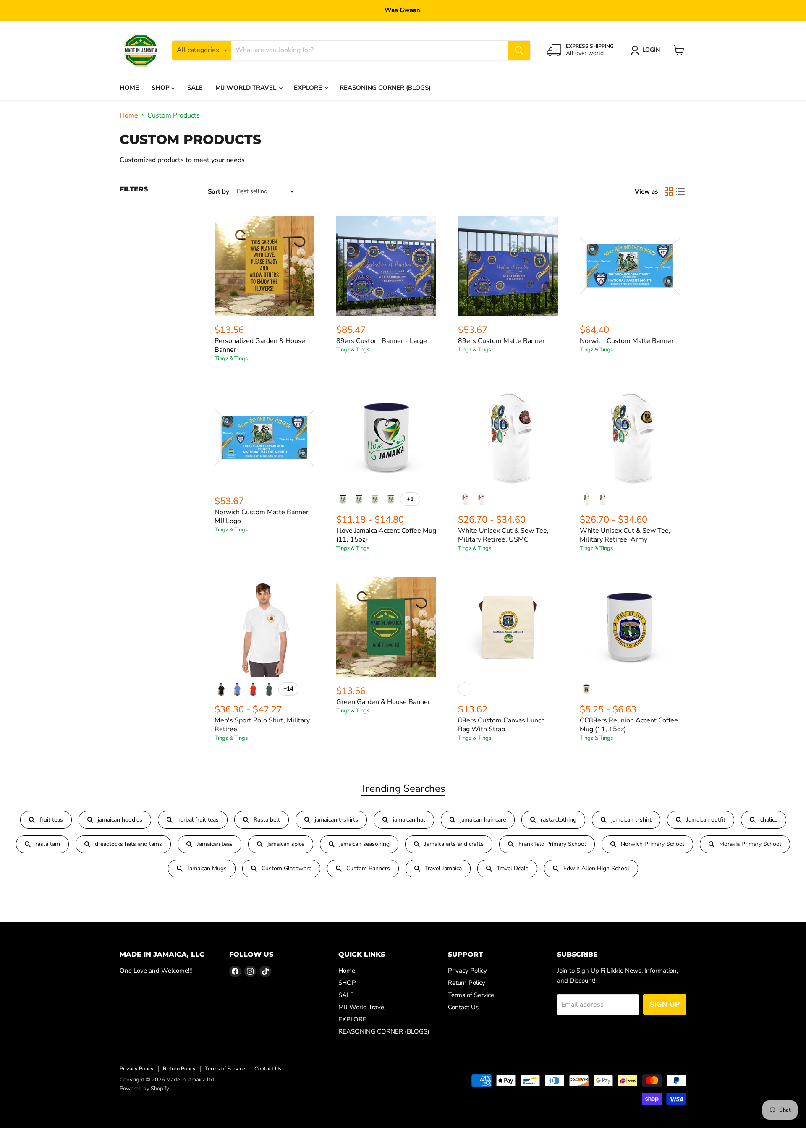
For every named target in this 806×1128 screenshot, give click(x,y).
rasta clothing (558, 820)
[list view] (680, 191)
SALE (195, 88)
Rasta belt (267, 820)
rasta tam (47, 844)
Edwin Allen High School (596, 868)
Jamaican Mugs (207, 868)
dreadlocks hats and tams (128, 844)
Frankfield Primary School (552, 844)
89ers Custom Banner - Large (381, 340)
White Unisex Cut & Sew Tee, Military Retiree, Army (625, 535)
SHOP (161, 88)
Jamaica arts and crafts (454, 844)
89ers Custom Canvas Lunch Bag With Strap (501, 725)
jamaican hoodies (120, 820)
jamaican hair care (483, 820)
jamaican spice (285, 844)
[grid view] (669, 191)
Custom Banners (368, 868)
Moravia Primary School (750, 844)
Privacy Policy (467, 970)
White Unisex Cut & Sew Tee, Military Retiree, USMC (503, 535)
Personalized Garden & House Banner (260, 345)
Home (129, 88)
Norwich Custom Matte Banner (627, 340)
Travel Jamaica (443, 868)
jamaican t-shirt (631, 820)
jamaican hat (409, 820)
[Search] (519, 50)
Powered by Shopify (144, 1088)
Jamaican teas (215, 844)
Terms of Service (471, 995)
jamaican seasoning (364, 844)
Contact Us (463, 1007)
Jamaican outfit (705, 820)
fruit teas (51, 820)
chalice (768, 820)
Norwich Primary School (652, 844)
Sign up (665, 1004)
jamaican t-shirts (336, 820)
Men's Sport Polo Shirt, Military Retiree (262, 725)
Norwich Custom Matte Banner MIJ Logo (262, 517)
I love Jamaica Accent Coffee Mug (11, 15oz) (386, 535)
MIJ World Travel (246, 88)
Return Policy (466, 983)
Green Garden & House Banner (383, 702)
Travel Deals (513, 868)
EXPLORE (309, 88)
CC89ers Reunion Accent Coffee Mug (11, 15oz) (629, 725)
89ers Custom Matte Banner (501, 340)
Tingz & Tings (231, 358)
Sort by (218, 191)
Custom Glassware (286, 868)
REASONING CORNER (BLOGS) (385, 88)
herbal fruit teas (198, 820)
